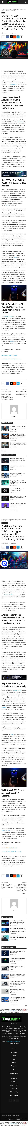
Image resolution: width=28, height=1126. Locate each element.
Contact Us (14, 1081)
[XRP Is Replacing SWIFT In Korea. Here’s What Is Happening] (5, 475)
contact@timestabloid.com (13, 1041)
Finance (3, 12)
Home (2, 9)
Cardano (14, 1055)
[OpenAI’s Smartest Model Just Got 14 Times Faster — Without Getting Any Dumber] (5, 445)
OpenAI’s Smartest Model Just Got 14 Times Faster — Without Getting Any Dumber (18, 445)
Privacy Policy (14, 1092)
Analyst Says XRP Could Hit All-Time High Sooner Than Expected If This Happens (18, 482)
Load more (13, 510)
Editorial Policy (14, 1085)
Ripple (14, 1062)
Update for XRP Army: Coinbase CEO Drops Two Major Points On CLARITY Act (17, 428)
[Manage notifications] (24, 1123)
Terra (14, 1059)
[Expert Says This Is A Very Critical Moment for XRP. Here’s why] (5, 498)
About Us (14, 1078)
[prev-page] (2, 450)
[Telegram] (18, 36)
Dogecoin (14, 1066)
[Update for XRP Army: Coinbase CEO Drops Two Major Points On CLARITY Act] (5, 428)
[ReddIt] (14, 36)
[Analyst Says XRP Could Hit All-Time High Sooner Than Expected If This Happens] (5, 482)
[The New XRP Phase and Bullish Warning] (5, 468)
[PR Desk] (2, 33)
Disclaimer (14, 1088)
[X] (11, 36)
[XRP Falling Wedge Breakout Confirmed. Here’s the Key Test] (5, 460)
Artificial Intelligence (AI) (5, 447)
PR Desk (6, 33)
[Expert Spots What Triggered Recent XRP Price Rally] (5, 490)
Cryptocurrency (5, 430)
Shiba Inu (14, 1049)
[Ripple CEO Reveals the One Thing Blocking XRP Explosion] (5, 505)
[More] (21, 36)
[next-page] (5, 450)
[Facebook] (7, 36)
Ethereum (14, 1052)
